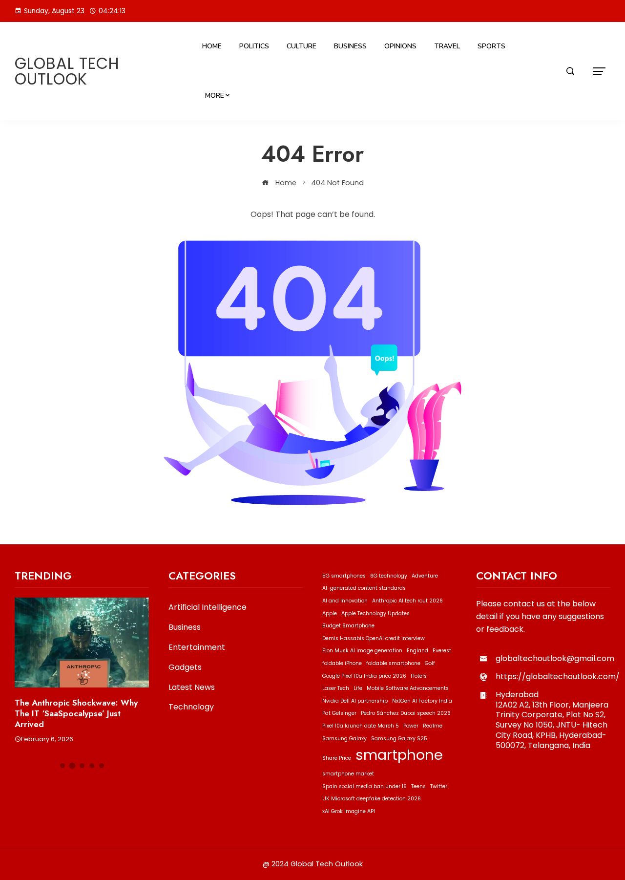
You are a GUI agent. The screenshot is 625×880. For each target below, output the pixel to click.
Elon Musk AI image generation (362, 650)
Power (410, 726)
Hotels (419, 676)
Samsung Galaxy (344, 738)
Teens (418, 786)
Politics (254, 46)
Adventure (425, 576)
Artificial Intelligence (207, 607)
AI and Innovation (345, 600)
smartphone (399, 755)
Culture (301, 46)
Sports (491, 46)
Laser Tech (335, 688)
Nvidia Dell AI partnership (355, 701)
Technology (191, 707)
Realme (432, 726)
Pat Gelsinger (339, 713)
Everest (442, 650)
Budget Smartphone (348, 625)
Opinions (400, 46)
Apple (329, 613)
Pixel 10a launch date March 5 (360, 726)
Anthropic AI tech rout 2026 (407, 600)
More (214, 95)
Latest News (191, 688)
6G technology (388, 576)
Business (350, 46)
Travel (447, 46)
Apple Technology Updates (375, 613)
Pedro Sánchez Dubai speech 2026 (406, 713)
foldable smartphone (393, 663)
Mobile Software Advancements (408, 688)
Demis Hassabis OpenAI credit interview (373, 638)
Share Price (336, 758)
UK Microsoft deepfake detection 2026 (371, 798)
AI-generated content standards (364, 588)
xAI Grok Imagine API (348, 811)
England (417, 650)
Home (212, 46)
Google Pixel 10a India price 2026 (364, 676)
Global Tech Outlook (67, 71)
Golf (430, 663)
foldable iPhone (342, 663)
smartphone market (348, 773)
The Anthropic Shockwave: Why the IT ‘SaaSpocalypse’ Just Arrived (76, 713)
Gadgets (185, 668)
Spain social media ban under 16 (364, 786)
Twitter (438, 786)
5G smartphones (344, 576)
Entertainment (196, 648)
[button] (62, 765)
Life (358, 688)
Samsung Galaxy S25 (399, 738)
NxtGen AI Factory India (422, 701)
